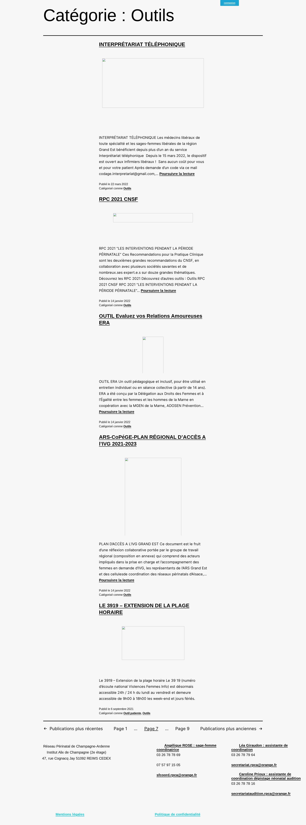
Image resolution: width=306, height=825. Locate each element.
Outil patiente (132, 713)
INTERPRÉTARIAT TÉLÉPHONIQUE (142, 44)
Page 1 (120, 729)
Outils (127, 188)
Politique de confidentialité (177, 814)
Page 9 (182, 729)
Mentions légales (70, 814)
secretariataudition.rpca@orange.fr (261, 794)
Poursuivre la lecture (177, 174)
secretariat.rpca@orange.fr (254, 765)
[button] (192, 747)
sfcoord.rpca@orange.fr (177, 775)
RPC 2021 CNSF (118, 199)
